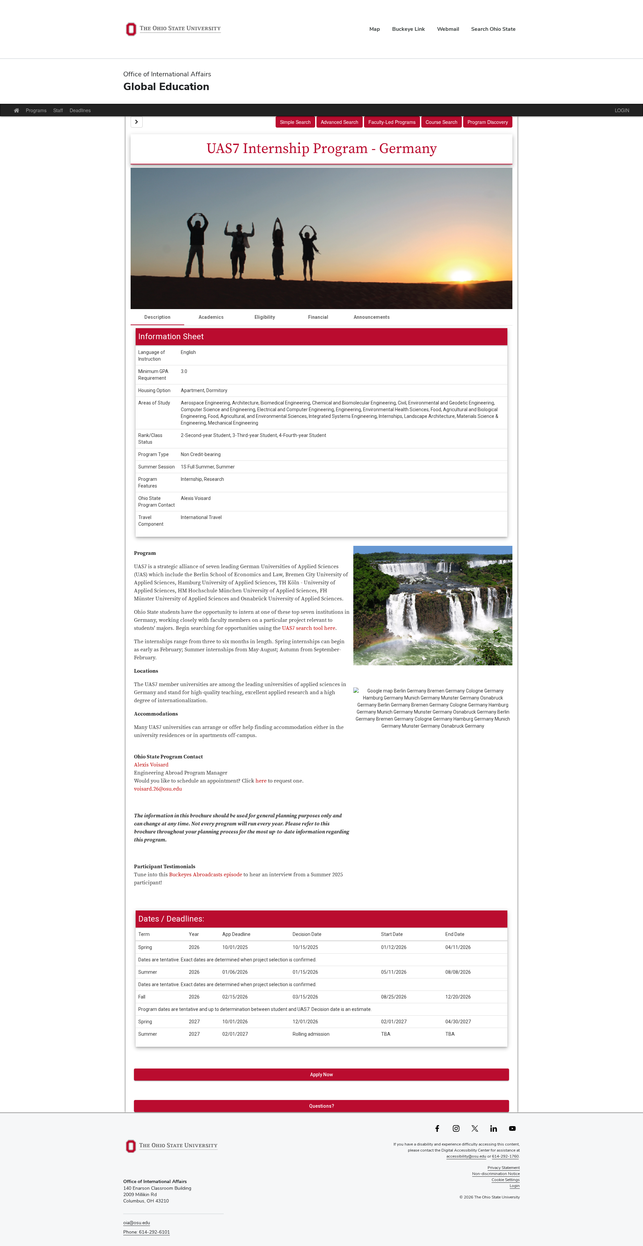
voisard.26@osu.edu (158, 789)
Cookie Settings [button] (506, 1179)
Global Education (166, 86)
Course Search (441, 122)
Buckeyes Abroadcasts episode (205, 874)
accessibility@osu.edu (466, 1156)
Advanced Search (339, 122)
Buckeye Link (408, 28)
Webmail (448, 28)
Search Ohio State (493, 28)
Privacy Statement (504, 1167)
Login (515, 1185)
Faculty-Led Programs (392, 122)
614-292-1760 (505, 1156)
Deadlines (80, 110)
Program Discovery (488, 122)
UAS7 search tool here (308, 628)
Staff (58, 110)
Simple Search (295, 122)
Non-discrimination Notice (496, 1173)
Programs (36, 110)
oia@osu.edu (136, 1223)
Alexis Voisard (151, 764)
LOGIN (622, 110)
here (261, 781)
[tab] (157, 317)
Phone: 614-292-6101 (146, 1232)
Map (374, 28)
